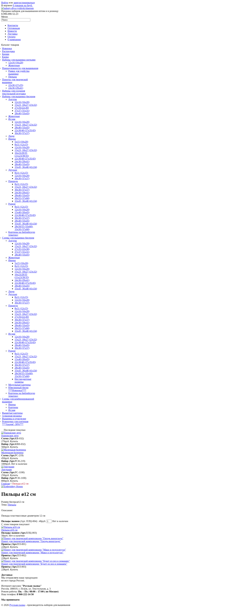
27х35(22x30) (22, 317)
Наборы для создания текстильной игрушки (14, 92)
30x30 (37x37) (22, 133)
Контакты (13, 25)
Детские (12, 170)
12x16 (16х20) (22, 122)
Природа (13, 181)
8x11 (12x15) (21, 172)
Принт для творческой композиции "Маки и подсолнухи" (32, 552)
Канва (5, 57)
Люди (11, 136)
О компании (14, 39)
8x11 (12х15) (21, 144)
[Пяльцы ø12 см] (12, 486)
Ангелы (12, 99)
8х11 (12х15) (21, 206)
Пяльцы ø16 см (9, 530)
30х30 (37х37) (22, 189)
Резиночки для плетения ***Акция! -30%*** (15, 423)
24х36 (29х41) (15, 88)
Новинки (7, 48)
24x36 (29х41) (22, 280)
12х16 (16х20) (22, 102)
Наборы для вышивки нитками (19, 59)
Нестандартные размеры (23, 380)
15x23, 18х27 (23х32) (26, 105)
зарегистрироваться (24, 2)
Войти (4, 2)
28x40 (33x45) (22, 127)
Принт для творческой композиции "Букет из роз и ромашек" (34, 564)
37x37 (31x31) (22, 110)
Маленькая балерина (12, 452)
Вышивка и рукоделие (14, 418)
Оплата (11, 36)
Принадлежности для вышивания (20, 68)
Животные (14, 65)
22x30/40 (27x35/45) (25, 158)
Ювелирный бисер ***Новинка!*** (18, 389)
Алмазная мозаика (12, 415)
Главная (5, 483)
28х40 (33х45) (22, 113)
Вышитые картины (12, 413)
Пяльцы (12, 76)
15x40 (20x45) (22, 212)
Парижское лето (10, 435)
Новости (12, 31)
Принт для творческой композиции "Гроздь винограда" (31, 541)
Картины (13, 407)
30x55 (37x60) (22, 198)
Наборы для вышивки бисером (18, 96)
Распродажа (8, 51)
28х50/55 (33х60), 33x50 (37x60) (24, 228)
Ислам (11, 119)
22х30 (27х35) (15, 85)
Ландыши (6, 469)
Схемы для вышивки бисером (18, 237)
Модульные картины (19, 384)
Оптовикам (14, 28)
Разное (12, 204)
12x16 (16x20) (15, 62)
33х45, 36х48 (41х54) (26, 167)
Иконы (12, 139)
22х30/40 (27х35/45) (25, 130)
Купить (14, 441)
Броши (5, 54)
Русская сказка (17, 605)
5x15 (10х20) (21, 141)
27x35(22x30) (22, 107)
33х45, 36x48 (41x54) (26, 331)
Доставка (12, 33)
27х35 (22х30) (22, 249)
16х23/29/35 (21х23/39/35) (22, 154)
